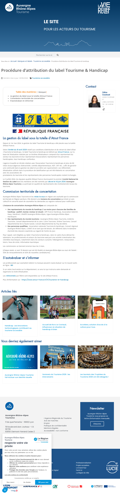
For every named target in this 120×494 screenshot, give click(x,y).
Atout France (63, 152)
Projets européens (82, 465)
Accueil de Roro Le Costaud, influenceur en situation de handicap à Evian (54, 327)
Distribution (44, 468)
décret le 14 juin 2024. (57, 181)
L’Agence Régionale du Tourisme (57, 418)
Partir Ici (79, 470)
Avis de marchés (51, 421)
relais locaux (39, 196)
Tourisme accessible (41, 61)
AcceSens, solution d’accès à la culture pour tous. (93, 325)
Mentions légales (51, 428)
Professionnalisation (83, 463)
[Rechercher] (57, 55)
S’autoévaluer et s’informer (21, 101)
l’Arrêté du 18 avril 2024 (17, 150)
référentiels (11, 276)
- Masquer (41, 92)
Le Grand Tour (81, 468)
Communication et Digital (49, 470)
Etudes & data (45, 473)
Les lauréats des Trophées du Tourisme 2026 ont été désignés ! (94, 375)
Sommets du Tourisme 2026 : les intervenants (56, 375)
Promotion (44, 465)
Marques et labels (25, 61)
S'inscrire (97, 424)
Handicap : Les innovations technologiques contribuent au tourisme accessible (18, 328)
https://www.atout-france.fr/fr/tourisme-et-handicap (45, 280)
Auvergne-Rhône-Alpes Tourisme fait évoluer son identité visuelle (19, 376)
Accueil (14, 61)
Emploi (47, 423)
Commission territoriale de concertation (27, 98)
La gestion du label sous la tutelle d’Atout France (31, 96)
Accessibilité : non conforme (56, 431)
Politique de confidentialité (55, 426)
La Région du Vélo (82, 473)
